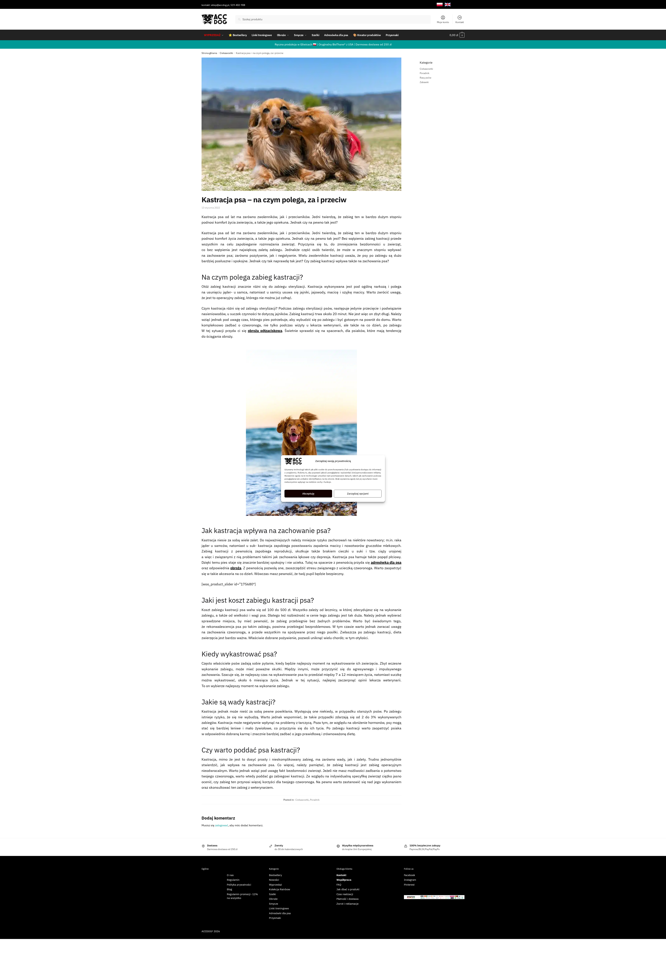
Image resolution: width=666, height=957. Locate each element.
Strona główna (209, 53)
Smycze (273, 903)
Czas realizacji (344, 894)
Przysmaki (275, 918)
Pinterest (409, 884)
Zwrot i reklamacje (347, 903)
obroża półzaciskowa (265, 330)
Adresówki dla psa (280, 913)
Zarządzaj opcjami (358, 493)
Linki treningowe (279, 908)
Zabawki (424, 82)
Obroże (273, 898)
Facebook (409, 875)
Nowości (274, 879)
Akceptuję (308, 493)
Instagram (410, 879)
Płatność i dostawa (347, 898)
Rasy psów (425, 77)
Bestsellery (275, 875)
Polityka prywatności (239, 884)
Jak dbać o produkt (347, 889)
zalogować (221, 825)
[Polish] (439, 4)
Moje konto (443, 22)
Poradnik (314, 799)
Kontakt (459, 22)
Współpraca (343, 879)
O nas (230, 875)
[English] (447, 4)
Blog (229, 889)
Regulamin (233, 879)
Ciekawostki (226, 53)
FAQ (338, 884)
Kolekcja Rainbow (279, 889)
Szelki (272, 894)
